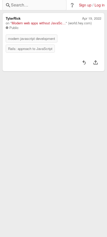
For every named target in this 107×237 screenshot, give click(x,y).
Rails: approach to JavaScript (30, 48)
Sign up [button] (85, 5)
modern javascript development (31, 38)
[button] (72, 5)
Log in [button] (100, 5)
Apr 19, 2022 (91, 18)
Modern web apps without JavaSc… (39, 23)
